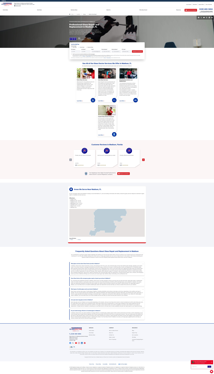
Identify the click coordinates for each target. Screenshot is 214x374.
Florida (84, 14)
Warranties (195, 4)
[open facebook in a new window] (198, 17)
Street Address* (115, 49)
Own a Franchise (209, 4)
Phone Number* (104, 49)
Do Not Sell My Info (112, 364)
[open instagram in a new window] (206, 17)
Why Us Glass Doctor (113, 330)
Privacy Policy (88, 56)
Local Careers (188, 4)
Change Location (18, 5)
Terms (84, 56)
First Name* (73, 49)
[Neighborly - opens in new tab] (74, 347)
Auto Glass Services (103, 79)
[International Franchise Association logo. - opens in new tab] (71, 347)
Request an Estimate (191, 10)
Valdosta (79, 239)
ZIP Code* (124, 49)
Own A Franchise (112, 339)
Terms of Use (91, 364)
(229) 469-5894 (206, 9)
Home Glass (5, 9)
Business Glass (74, 9)
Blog (133, 330)
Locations (78, 14)
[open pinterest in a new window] (212, 17)
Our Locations (135, 335)
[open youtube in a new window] (204, 17)
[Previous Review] (70, 160)
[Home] (69, 14)
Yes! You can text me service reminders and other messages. (84, 54)
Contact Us (111, 335)
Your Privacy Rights (123, 364)
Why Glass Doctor (143, 9)
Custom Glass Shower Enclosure (106, 116)
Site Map (134, 337)
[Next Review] (143, 160)
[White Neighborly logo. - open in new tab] (3, 1)
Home (72, 14)
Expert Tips (134, 332)
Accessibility (105, 364)
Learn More (79, 100)
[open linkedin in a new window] (209, 17)
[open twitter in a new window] (201, 17)
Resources (178, 9)
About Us (108, 9)
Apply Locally (112, 337)
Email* (92, 49)
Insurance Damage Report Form (137, 340)
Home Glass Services (82, 79)
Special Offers (201, 4)
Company (111, 327)
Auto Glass (39, 9)
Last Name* (83, 49)
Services (91, 327)
